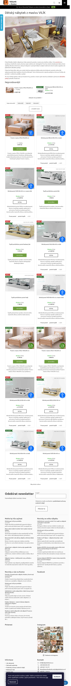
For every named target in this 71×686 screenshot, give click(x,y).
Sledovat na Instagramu (51, 655)
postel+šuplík (53, 163)
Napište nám (9, 672)
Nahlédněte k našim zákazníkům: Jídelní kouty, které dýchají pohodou (19, 591)
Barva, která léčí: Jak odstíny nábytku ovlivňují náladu (19, 538)
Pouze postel (44, 163)
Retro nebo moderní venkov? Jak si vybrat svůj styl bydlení (18, 529)
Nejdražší (28, 103)
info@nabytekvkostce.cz (46, 663)
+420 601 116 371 (45, 667)
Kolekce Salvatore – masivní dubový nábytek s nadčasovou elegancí (17, 602)
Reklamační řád (10, 669)
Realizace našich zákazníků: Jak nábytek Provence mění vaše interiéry (18, 611)
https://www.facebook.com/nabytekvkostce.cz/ (53, 669)
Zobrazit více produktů (35, 97)
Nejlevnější (20, 103)
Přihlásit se (41, 509)
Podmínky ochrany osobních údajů (15, 667)
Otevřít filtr (35, 109)
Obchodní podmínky (11, 665)
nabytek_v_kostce (45, 671)
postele (57, 62)
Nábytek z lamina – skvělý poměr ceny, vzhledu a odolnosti (18, 558)
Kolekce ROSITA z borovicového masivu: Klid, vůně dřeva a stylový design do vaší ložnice (51, 547)
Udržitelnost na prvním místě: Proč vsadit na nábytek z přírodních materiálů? (51, 521)
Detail (51, 149)
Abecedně (36, 103)
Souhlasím (57, 676)
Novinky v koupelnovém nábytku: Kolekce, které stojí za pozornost (19, 575)
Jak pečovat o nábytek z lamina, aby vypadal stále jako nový (18, 547)
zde (47, 677)
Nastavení (12, 682)
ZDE (53, 7)
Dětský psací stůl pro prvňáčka (13, 521)
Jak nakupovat (10, 663)
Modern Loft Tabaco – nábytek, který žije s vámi (50, 538)
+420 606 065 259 (45, 665)
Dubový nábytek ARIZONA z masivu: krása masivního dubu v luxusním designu (51, 558)
